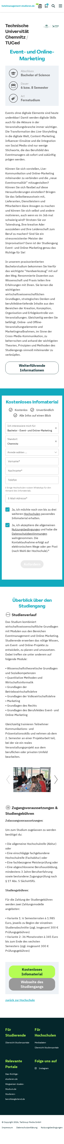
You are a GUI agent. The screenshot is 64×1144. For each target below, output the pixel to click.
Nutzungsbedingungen (26, 529)
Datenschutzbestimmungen (29, 533)
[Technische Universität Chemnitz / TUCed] (51, 26)
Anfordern (32, 564)
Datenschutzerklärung (26, 1127)
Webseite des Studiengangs (32, 984)
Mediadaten (40, 1042)
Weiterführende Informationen (32, 368)
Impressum (7, 1127)
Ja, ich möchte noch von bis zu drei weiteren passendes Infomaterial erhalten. (34, 514)
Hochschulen (32, 514)
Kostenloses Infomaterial (32, 971)
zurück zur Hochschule (20, 1000)
